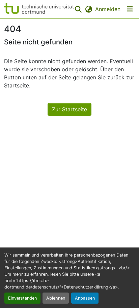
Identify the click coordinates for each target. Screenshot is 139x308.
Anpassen (85, 298)
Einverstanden (22, 298)
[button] (39, 9)
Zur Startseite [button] (69, 109)
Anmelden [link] (107, 9)
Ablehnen (55, 298)
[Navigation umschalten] (130, 9)
